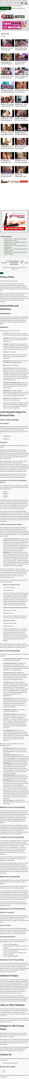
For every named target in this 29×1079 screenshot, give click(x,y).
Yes (4, 1070)
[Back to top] (26, 1076)
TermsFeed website (5, 577)
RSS (21, 262)
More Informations (16, 8)
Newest (3, 36)
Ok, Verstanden (6, 8)
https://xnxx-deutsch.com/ (13, 400)
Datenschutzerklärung (13, 261)
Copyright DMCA (13, 262)
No (4, 1072)
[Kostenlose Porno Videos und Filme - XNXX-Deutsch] (13, 17)
